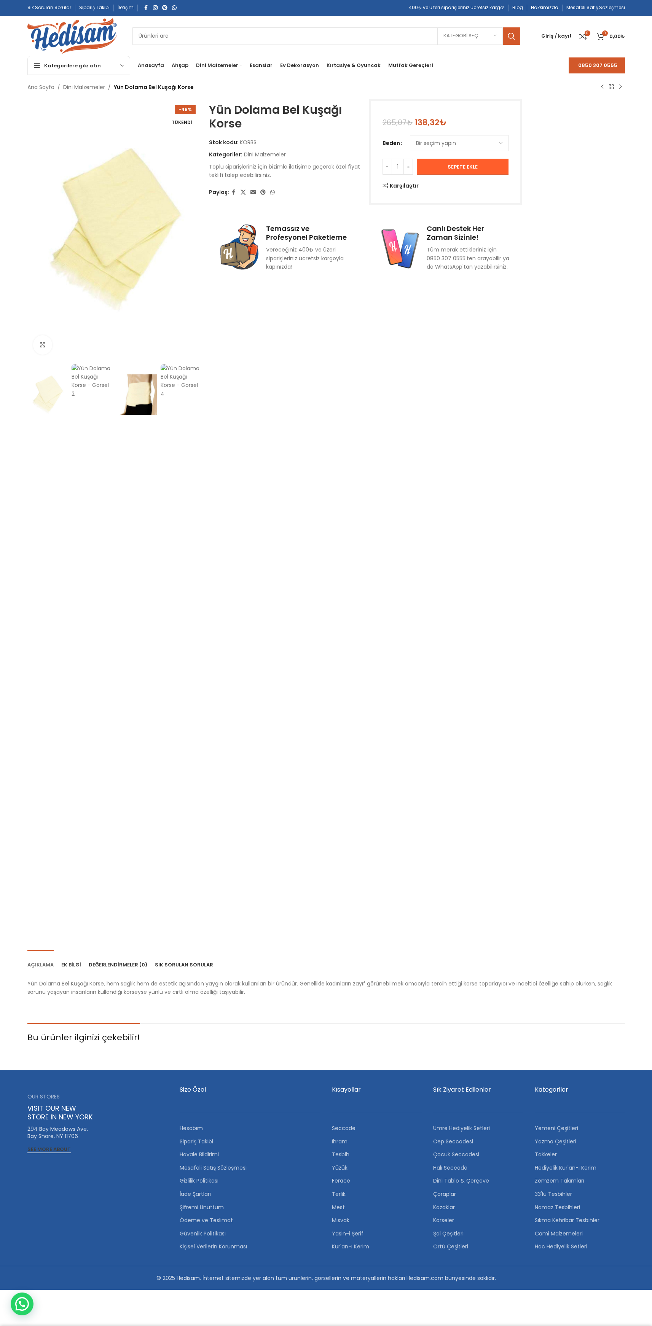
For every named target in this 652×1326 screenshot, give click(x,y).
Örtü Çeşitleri (450, 1246)
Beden (391, 143)
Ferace (341, 1180)
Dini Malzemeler (84, 87)
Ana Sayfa (40, 87)
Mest (338, 1207)
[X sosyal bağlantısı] (243, 192)
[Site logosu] (72, 35)
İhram (340, 1141)
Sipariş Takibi (196, 1141)
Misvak (340, 1220)
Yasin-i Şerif (347, 1233)
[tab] (40, 961)
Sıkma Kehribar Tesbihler (567, 1220)
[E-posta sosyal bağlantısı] (253, 192)
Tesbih (340, 1154)
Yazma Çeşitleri (555, 1141)
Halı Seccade (450, 1168)
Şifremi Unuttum (202, 1207)
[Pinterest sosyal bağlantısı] (165, 8)
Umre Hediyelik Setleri (461, 1128)
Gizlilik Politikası (199, 1180)
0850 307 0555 (597, 65)
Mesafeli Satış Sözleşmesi (213, 1168)
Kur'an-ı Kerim (350, 1246)
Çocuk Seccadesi (456, 1154)
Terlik (339, 1194)
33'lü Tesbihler (553, 1194)
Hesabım (191, 1128)
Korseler (443, 1220)
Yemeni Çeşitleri (556, 1128)
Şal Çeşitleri (448, 1233)
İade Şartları (195, 1194)
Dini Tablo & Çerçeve (461, 1180)
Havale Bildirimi (199, 1154)
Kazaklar (444, 1207)
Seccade (343, 1128)
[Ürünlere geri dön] (611, 87)
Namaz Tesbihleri (557, 1207)
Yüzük (340, 1168)
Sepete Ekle (463, 166)
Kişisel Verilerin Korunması (213, 1246)
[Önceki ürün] (602, 87)
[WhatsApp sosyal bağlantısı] (174, 8)
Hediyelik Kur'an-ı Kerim (565, 1168)
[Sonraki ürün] (620, 87)
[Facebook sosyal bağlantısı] (146, 8)
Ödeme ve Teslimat (206, 1220)
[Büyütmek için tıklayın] (42, 344)
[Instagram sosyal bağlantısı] (155, 8)
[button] (22, 1304)
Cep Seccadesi (453, 1141)
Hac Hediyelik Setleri (561, 1246)
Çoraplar (444, 1194)
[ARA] (511, 36)
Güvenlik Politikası (203, 1233)
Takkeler (546, 1154)
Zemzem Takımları (559, 1180)
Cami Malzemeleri (559, 1233)
